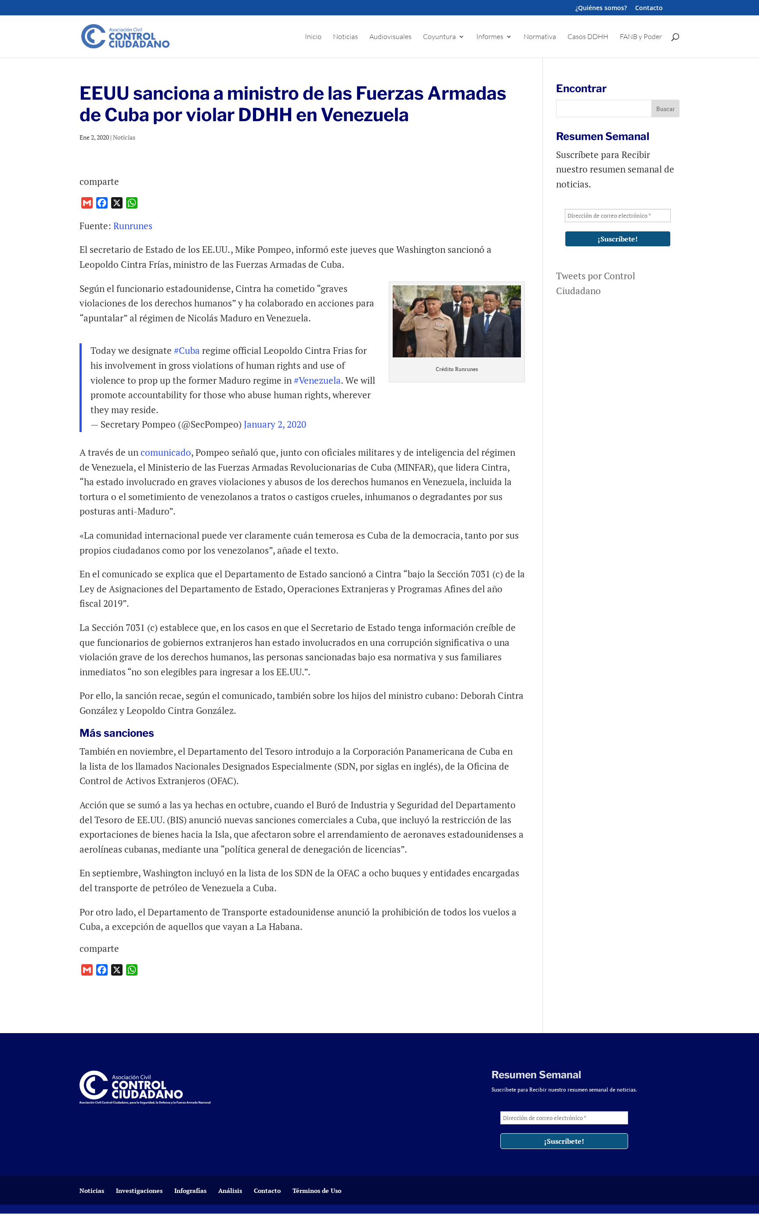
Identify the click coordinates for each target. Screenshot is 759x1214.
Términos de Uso (317, 1190)
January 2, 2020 (275, 424)
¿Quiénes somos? (601, 8)
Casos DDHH (587, 37)
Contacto (649, 8)
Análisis (230, 1190)
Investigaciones (139, 1190)
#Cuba (187, 350)
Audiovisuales (390, 37)
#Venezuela (317, 380)
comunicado (166, 452)
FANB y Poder (641, 37)
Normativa (540, 37)
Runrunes (132, 226)
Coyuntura (439, 37)
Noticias (345, 37)
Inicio (313, 37)
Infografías (190, 1190)
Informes (489, 37)
